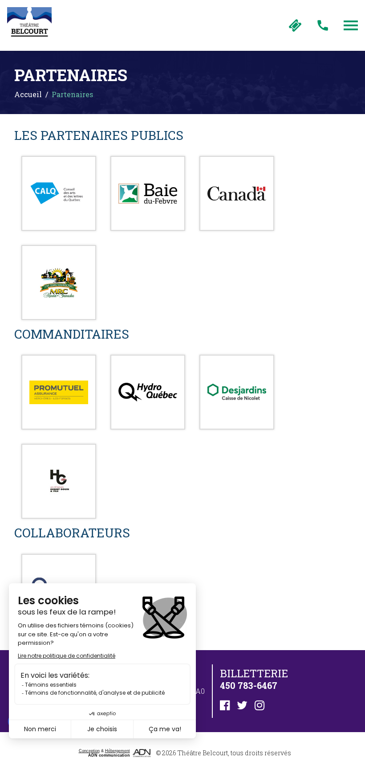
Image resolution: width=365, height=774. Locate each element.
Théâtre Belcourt (203, 753)
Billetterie (295, 25)
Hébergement (117, 751)
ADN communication (109, 755)
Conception (89, 751)
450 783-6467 (322, 25)
